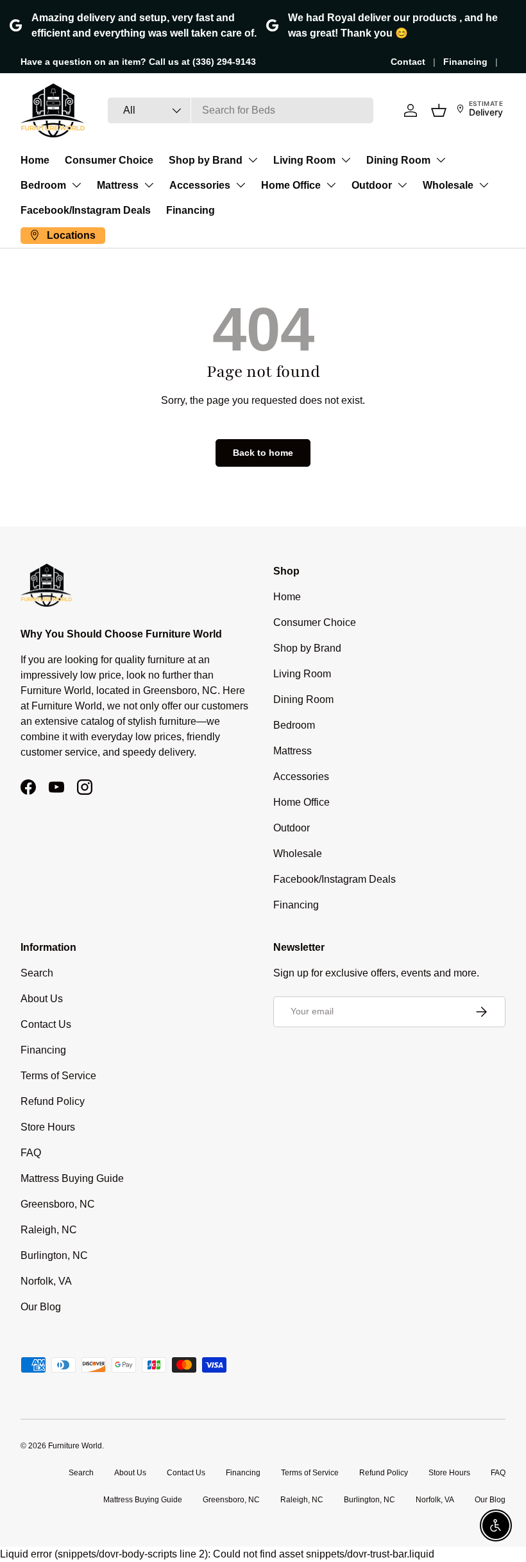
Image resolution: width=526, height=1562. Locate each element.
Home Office (291, 185)
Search (37, 973)
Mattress (118, 185)
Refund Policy (53, 1101)
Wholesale (448, 185)
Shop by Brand (205, 160)
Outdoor (372, 185)
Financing (465, 61)
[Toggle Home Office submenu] (331, 185)
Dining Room (398, 160)
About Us (42, 998)
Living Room (304, 160)
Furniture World (75, 1445)
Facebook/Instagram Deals (86, 210)
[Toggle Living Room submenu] (345, 160)
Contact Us (46, 1024)
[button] (439, 110)
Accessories (199, 185)
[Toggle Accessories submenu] (240, 185)
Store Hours (48, 1127)
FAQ (31, 1152)
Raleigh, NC (49, 1229)
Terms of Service (58, 1075)
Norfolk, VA (46, 1281)
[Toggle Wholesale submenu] (483, 185)
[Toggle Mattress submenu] (149, 185)
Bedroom (43, 185)
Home (35, 160)
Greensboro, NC (58, 1204)
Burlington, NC (54, 1255)
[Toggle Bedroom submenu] (76, 185)
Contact (408, 61)
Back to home (263, 452)
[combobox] (240, 110)
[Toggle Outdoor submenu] (402, 185)
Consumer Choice (109, 160)
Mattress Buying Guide (72, 1178)
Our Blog (41, 1306)
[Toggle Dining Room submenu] (440, 160)
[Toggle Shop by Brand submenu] (252, 160)
